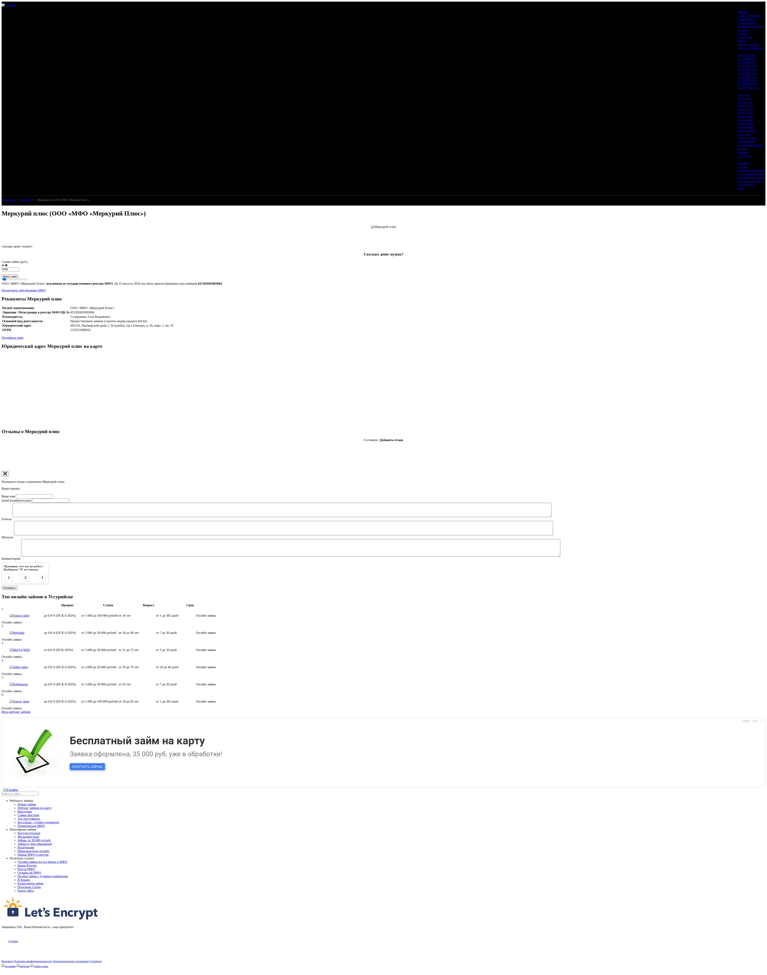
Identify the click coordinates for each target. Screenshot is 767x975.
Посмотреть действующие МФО (24, 290)
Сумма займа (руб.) (15, 261)
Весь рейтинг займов (16, 712)
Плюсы (7, 519)
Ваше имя (8, 496)
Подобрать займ (12, 337)
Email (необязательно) (16, 500)
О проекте (96, 961)
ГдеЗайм (13, 941)
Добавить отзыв (391, 440)
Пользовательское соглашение (71, 961)
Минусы (7, 537)
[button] (3, 265)
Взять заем (10, 276)
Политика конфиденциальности (33, 961)
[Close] (5, 474)
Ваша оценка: (11, 488)
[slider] (383, 267)
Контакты (7, 961)
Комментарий (11, 558)
